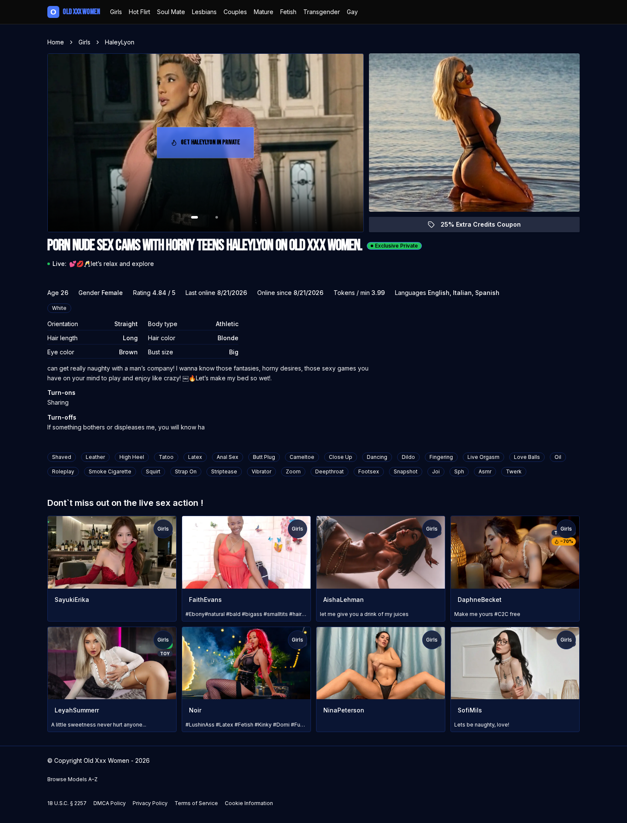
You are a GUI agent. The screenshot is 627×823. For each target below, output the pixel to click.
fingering (441, 457)
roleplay (63, 471)
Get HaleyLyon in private (215, 145)
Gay (352, 11)
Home (55, 42)
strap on (186, 471)
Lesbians (204, 11)
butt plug (264, 457)
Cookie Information (249, 803)
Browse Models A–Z (72, 779)
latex (195, 457)
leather (95, 457)
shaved (61, 457)
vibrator (261, 471)
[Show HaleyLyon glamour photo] (216, 217)
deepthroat (329, 471)
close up (340, 457)
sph (459, 471)
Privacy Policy (150, 803)
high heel (131, 457)
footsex (368, 471)
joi (436, 471)
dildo (408, 457)
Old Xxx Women (75, 11)
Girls (116, 11)
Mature (263, 11)
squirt (153, 471)
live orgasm (483, 457)
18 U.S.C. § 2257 (67, 803)
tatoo (166, 457)
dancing (377, 457)
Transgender (321, 11)
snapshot (406, 471)
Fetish (288, 11)
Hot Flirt (139, 11)
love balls (527, 457)
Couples (235, 11)
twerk (514, 471)
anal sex (227, 457)
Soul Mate (171, 11)
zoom (293, 471)
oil (557, 457)
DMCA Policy (109, 803)
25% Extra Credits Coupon (486, 226)
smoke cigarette (110, 471)
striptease (224, 471)
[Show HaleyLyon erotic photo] (194, 217)
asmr (485, 471)
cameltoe (302, 457)
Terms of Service (196, 803)
